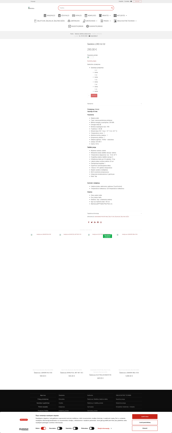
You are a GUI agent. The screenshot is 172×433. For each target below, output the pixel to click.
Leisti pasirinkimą (144, 422)
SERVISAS (137, 1)
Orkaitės (105, 15)
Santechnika (90, 21)
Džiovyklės (65, 15)
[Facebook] (131, 1)
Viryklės (78, 15)
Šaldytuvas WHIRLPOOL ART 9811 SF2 (71, 373)
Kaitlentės (121, 15)
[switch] (59, 428)
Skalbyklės (51, 15)
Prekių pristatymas (43, 399)
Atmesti (144, 428)
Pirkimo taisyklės (43, 407)
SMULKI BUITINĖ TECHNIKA (126, 21)
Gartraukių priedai (92, 411)
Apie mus (43, 395)
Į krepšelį (94, 95)
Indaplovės (92, 15)
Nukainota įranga (95, 26)
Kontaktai (127, 1)
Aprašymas (90, 103)
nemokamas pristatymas (101, 216)
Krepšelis (121, 1)
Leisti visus (144, 416)
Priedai (106, 21)
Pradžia (71, 33)
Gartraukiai (75, 21)
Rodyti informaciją (103, 428)
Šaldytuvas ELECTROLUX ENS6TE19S (100, 375)
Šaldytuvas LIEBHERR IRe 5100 (43, 373)
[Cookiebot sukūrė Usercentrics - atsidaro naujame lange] (24, 429)
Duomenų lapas (91, 61)
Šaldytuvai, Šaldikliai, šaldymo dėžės (51, 21)
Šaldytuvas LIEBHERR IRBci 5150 (129, 373)
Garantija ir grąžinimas (43, 403)
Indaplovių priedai (64, 411)
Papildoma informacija (93, 213)
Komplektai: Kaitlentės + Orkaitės (125, 407)
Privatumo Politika (43, 411)
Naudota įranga (77, 26)
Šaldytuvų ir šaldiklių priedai (95, 403)
